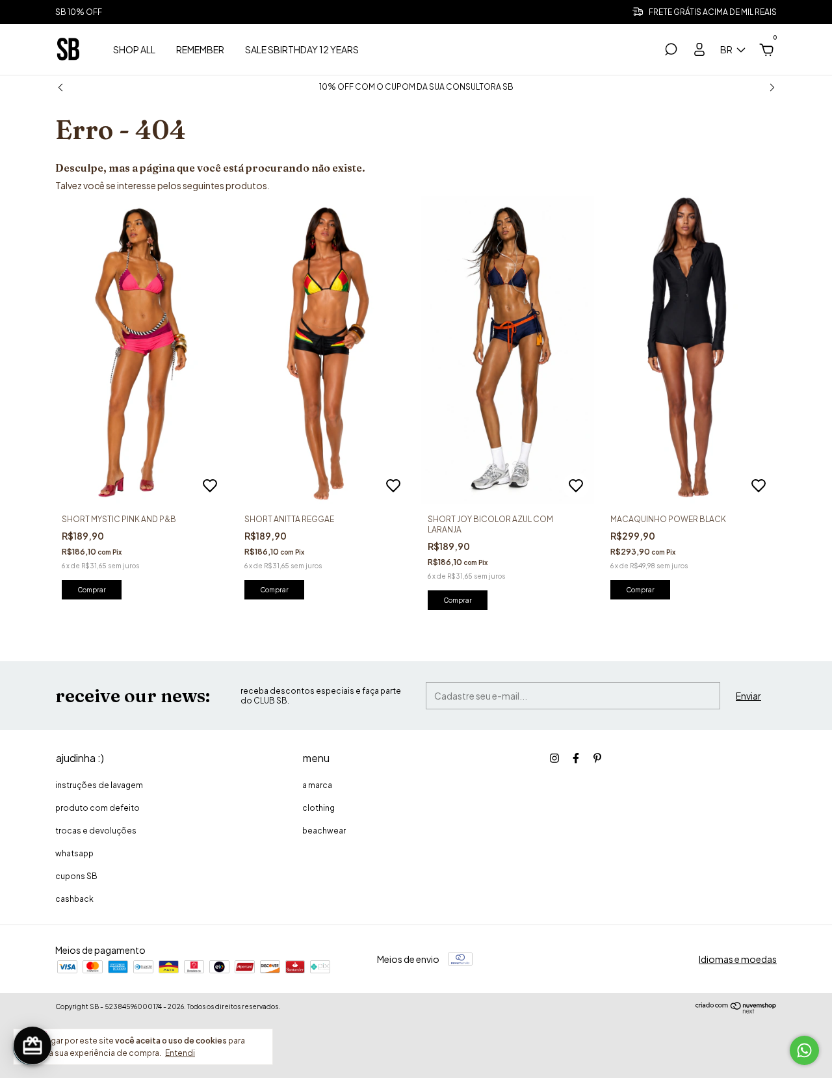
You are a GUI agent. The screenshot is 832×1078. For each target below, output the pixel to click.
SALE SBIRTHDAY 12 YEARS (302, 49)
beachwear (324, 830)
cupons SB (76, 876)
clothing (318, 808)
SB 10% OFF (78, 12)
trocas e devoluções (95, 830)
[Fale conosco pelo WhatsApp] (804, 1050)
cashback (74, 899)
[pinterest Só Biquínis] (597, 758)
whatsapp (74, 853)
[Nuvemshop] (736, 1010)
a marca (317, 785)
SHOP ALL (134, 49)
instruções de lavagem (99, 785)
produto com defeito (97, 808)
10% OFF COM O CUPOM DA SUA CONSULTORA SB (416, 87)
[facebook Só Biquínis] (576, 758)
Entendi (180, 1053)
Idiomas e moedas (738, 959)
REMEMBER (200, 49)
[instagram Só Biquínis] (554, 758)
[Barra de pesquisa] (670, 51)
